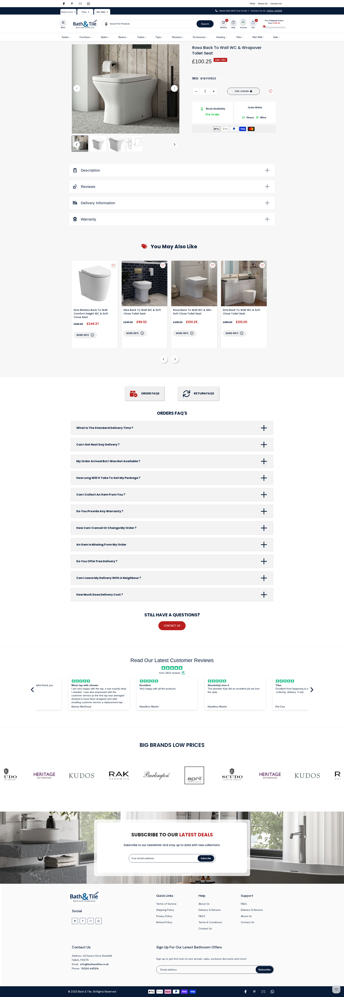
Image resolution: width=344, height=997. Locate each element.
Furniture (85, 37)
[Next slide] (174, 88)
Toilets (140, 37)
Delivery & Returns (210, 909)
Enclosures (199, 37)
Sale (275, 37)
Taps (158, 37)
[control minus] (196, 91)
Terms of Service (166, 903)
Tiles (238, 37)
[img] (172, 668)
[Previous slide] (164, 359)
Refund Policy (164, 922)
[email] (80, 3)
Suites (65, 37)
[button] (80, 144)
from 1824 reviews (169, 673)
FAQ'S (202, 916)
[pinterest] (72, 3)
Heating (220, 37)
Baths (104, 37)
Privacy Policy (164, 916)
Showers (177, 37)
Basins (122, 37)
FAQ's (244, 903)
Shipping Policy (165, 909)
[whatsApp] (88, 3)
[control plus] (213, 91)
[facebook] (64, 3)
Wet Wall (257, 37)
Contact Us (276, 3)
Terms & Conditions (210, 922)
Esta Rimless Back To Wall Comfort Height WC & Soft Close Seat (91, 313)
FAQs (252, 3)
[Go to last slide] (76, 88)
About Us (263, 3)
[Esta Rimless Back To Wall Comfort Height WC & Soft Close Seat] (95, 284)
